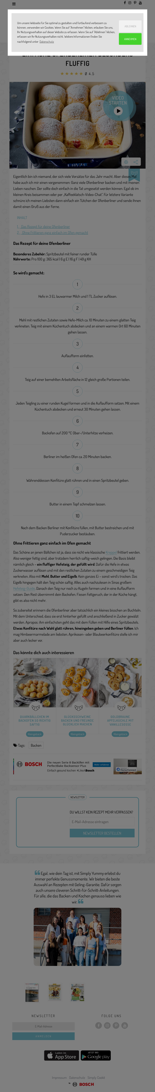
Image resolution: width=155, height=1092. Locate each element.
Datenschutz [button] (47, 41)
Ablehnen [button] (130, 26)
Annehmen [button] (130, 39)
